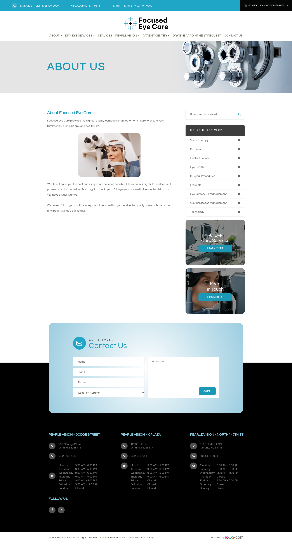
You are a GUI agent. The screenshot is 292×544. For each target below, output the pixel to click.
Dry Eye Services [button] (78, 35)
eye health (197, 167)
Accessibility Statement (113, 537)
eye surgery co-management (208, 194)
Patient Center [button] (155, 35)
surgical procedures (202, 176)
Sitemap (149, 537)
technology (197, 211)
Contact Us (233, 35)
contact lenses (200, 158)
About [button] (54, 35)
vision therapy (199, 140)
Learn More (215, 248)
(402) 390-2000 (50, 5)
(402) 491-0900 (143, 5)
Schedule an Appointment (266, 5)
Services (105, 35)
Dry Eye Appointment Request (197, 35)
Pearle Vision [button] (126, 35)
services (195, 149)
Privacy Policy (135, 537)
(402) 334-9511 (91, 5)
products (195, 185)
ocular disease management (208, 203)
